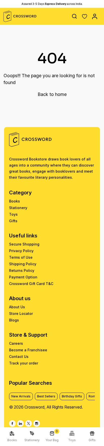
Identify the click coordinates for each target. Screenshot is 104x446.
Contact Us (19, 356)
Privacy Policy (21, 251)
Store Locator (21, 313)
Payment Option (23, 277)
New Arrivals (21, 396)
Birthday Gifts (72, 396)
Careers (16, 343)
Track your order (23, 363)
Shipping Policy (22, 264)
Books (14, 201)
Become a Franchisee (28, 350)
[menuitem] (12, 436)
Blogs (14, 320)
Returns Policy (21, 270)
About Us (17, 307)
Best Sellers (46, 396)
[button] (85, 16)
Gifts (13, 221)
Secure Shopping (24, 244)
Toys (13, 214)
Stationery (18, 208)
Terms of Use (21, 257)
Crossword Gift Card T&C (31, 283)
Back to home (52, 94)
